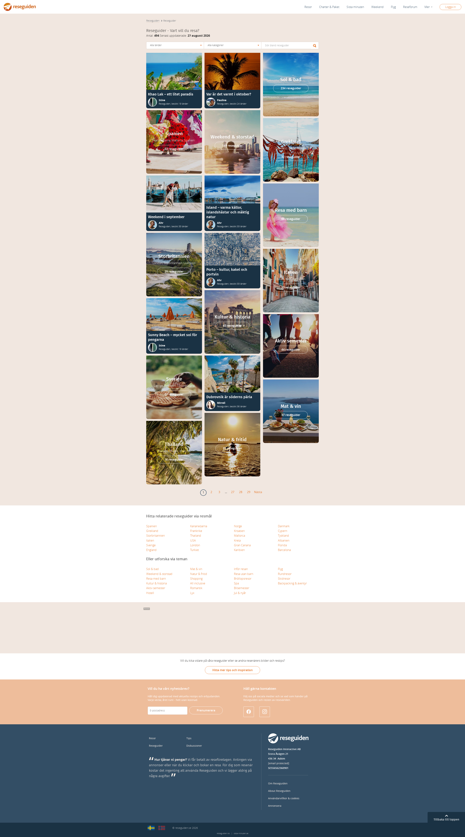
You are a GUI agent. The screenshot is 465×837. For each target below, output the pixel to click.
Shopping (196, 578)
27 (232, 492)
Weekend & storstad (159, 574)
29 (248, 492)
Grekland (152, 531)
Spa (236, 583)
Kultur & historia (156, 583)
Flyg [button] (393, 7)
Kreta (237, 540)
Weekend (377, 7)
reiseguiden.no (223, 833)
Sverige (151, 545)
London (195, 545)
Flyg (280, 569)
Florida (282, 545)
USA (193, 540)
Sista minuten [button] (355, 7)
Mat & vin (196, 569)
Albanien (283, 540)
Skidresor (284, 578)
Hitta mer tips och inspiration (232, 670)
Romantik (196, 588)
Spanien (151, 526)
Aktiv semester (155, 588)
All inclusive (197, 583)
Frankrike (196, 531)
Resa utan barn (243, 574)
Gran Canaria (242, 545)
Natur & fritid (198, 574)
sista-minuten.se (241, 833)
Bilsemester (241, 588)
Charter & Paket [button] (329, 7)
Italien (150, 540)
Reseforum (410, 7)
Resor (308, 7)
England (151, 550)
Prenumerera (206, 710)
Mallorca (239, 535)
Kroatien (239, 531)
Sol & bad (152, 569)
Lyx (192, 593)
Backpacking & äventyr (292, 583)
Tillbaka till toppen (446, 819)
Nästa (258, 492)
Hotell (150, 593)
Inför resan (241, 569)
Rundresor (285, 574)
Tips (188, 738)
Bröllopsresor (242, 578)
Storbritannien (155, 535)
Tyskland (283, 535)
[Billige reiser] (161, 828)
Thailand (195, 535)
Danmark (284, 526)
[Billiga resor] (151, 828)
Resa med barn (156, 578)
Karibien (239, 550)
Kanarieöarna (198, 526)
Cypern (282, 531)
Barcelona (284, 550)
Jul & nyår (240, 593)
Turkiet (194, 550)
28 (240, 492)
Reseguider (156, 745)
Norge (238, 526)
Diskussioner (194, 745)
